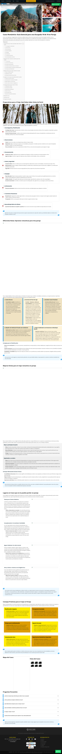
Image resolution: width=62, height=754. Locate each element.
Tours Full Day (21, 4)
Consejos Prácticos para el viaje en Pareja (11, 84)
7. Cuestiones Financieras (9, 55)
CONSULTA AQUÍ (58, 751)
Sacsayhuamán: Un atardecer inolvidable (11, 79)
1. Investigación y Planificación (10, 46)
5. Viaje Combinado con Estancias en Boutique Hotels (13, 67)
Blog (13, 1)
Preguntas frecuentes (7, 99)
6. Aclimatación (8, 53)
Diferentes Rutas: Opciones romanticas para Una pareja (12, 59)
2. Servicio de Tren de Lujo (9, 62)
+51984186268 (58, 1)
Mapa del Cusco (6, 95)
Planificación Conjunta (9, 86)
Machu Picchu (21, 549)
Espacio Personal (8, 90)
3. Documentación (8, 49)
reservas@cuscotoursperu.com (50, 1)
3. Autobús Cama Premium (9, 64)
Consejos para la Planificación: (10, 68)
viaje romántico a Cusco (10, 296)
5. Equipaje (7, 52)
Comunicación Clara (8, 92)
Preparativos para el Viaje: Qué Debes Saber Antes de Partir (13, 44)
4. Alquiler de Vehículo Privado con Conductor (12, 65)
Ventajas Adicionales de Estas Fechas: (11, 75)
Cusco (20, 303)
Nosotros (2, 1)
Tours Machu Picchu (29, 4)
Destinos (42, 740)
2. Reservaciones (8, 47)
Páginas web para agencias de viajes (37, 752)
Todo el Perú (14, 4)
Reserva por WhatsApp (56, 4)
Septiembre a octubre (9, 73)
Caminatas (37, 4)
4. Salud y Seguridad (8, 50)
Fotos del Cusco (6, 97)
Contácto (17, 1)
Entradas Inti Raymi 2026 (45, 746)
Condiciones (43, 744)
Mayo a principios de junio (9, 72)
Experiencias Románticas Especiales (11, 93)
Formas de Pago (8, 1)
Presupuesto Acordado (9, 87)
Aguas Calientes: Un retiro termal (10, 81)
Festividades (42, 4)
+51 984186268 (12, 741)
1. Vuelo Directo (8, 61)
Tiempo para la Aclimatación (10, 89)
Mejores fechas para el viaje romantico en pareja (12, 70)
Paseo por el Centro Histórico (10, 78)
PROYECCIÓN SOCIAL (31, 1)
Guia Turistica (43, 742)
